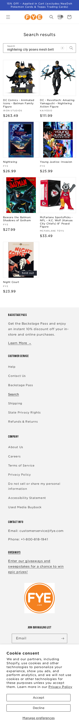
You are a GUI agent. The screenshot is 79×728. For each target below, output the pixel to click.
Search (13, 394)
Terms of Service (21, 465)
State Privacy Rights (24, 412)
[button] (8, 17)
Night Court (11, 282)
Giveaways (14, 552)
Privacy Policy (60, 687)
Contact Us (17, 375)
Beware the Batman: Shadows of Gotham (17, 219)
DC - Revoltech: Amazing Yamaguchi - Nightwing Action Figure (57, 103)
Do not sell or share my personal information (34, 486)
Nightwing (10, 161)
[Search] (71, 48)
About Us (15, 447)
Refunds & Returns (23, 421)
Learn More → (19, 343)
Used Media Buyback (25, 507)
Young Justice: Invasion (56, 161)
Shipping (15, 403)
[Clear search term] (62, 48)
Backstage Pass (20, 385)
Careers (14, 456)
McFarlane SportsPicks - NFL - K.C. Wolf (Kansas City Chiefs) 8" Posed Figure (56, 222)
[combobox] (39, 48)
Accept (38, 697)
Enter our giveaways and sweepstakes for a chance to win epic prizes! (36, 566)
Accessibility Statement (27, 498)
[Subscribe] (62, 638)
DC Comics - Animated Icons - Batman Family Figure (18, 103)
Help (11, 366)
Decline (38, 708)
